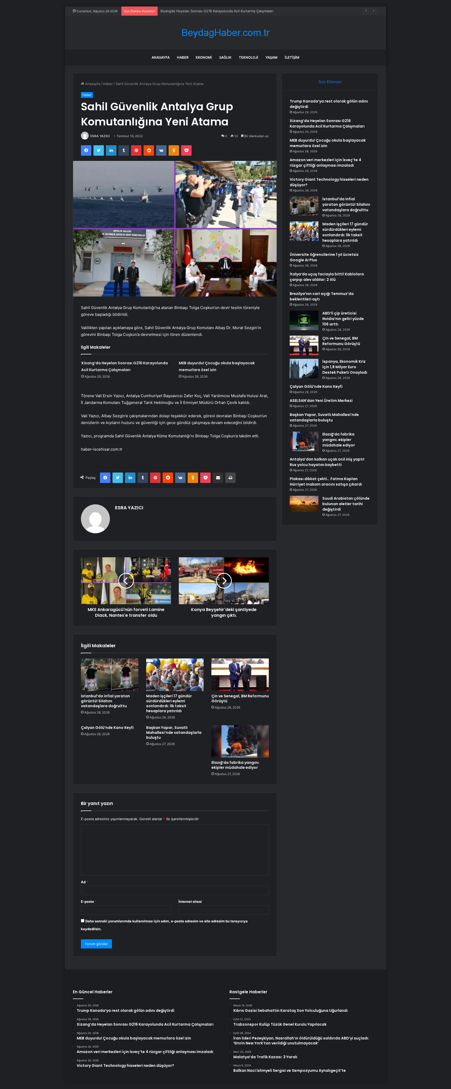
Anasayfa (161, 57)
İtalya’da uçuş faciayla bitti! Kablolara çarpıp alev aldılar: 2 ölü (327, 276)
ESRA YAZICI (100, 136)
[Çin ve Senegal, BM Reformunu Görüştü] (240, 674)
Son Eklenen (330, 81)
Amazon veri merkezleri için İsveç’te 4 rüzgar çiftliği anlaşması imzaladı (325, 162)
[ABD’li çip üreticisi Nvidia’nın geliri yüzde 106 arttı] (304, 320)
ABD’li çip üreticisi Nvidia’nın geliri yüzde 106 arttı (343, 319)
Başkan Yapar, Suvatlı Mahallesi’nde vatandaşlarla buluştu (173, 732)
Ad (84, 882)
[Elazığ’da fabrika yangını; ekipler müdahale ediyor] (240, 741)
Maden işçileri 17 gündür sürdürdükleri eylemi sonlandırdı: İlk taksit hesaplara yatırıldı (169, 703)
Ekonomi (204, 57)
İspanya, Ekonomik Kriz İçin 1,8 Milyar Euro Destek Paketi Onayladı (344, 367)
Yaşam (271, 57)
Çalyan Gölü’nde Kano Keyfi (107, 727)
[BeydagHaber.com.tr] (225, 32)
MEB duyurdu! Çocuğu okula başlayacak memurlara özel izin (208, 11)
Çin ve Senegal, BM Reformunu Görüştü (240, 698)
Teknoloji (248, 57)
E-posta (89, 901)
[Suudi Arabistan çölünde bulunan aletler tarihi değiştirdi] (304, 504)
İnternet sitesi (190, 901)
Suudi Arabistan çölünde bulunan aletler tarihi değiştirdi (346, 504)
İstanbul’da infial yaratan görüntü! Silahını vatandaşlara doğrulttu (105, 701)
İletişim (292, 57)
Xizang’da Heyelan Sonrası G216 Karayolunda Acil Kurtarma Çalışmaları (327, 123)
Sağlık (225, 57)
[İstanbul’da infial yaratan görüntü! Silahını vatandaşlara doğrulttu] (109, 674)
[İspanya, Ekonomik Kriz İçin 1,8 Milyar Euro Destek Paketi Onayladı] (304, 368)
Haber (182, 57)
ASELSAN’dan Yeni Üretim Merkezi (321, 400)
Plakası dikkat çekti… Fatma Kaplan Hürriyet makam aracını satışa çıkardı (326, 481)
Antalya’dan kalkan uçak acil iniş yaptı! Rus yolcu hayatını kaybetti (327, 462)
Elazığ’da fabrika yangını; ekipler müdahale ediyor (235, 765)
